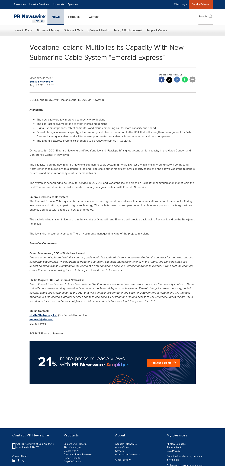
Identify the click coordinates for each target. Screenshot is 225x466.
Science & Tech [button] (73, 30)
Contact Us (18, 456)
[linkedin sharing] (177, 80)
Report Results (72, 458)
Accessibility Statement (127, 454)
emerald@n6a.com (41, 319)
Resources (20, 4)
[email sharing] (192, 80)
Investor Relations (39, 4)
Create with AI (71, 451)
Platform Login (174, 447)
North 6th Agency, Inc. (43, 315)
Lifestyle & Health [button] (98, 30)
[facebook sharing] (162, 80)
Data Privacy (173, 451)
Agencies (73, 4)
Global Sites (122, 460)
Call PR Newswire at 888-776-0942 (35, 444)
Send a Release (200, 4)
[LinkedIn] (14, 460)
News (56, 16)
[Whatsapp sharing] (185, 80)
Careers (119, 451)
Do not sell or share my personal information (184, 458)
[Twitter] (23, 460)
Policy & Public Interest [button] (128, 30)
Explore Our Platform (75, 444)
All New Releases (176, 444)
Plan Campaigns (72, 447)
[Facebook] (18, 460)
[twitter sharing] (169, 80)
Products (74, 16)
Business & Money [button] (48, 30)
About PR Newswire (126, 444)
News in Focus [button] (24, 30)
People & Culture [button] (156, 30)
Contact (94, 16)
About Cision (122, 447)
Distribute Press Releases (78, 454)
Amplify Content (72, 461)
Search (202, 16)
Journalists (58, 4)
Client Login (180, 4)
